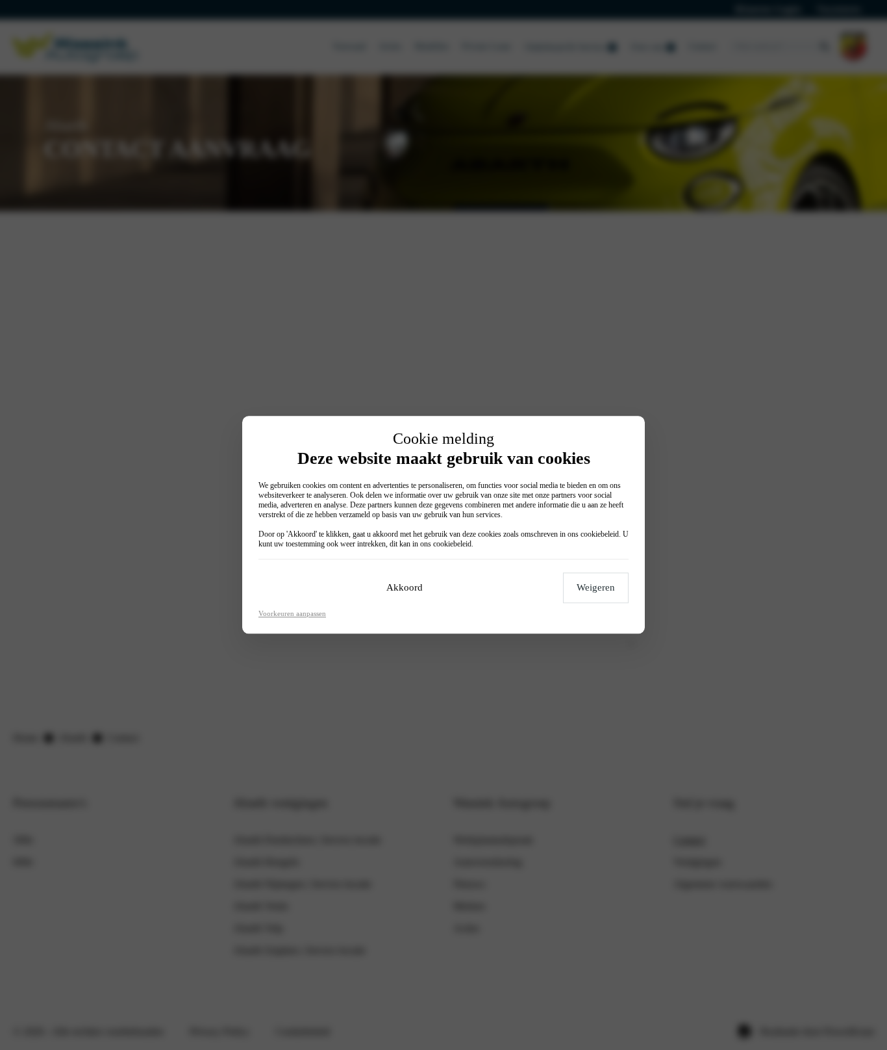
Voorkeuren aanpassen (292, 614)
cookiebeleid (600, 534)
